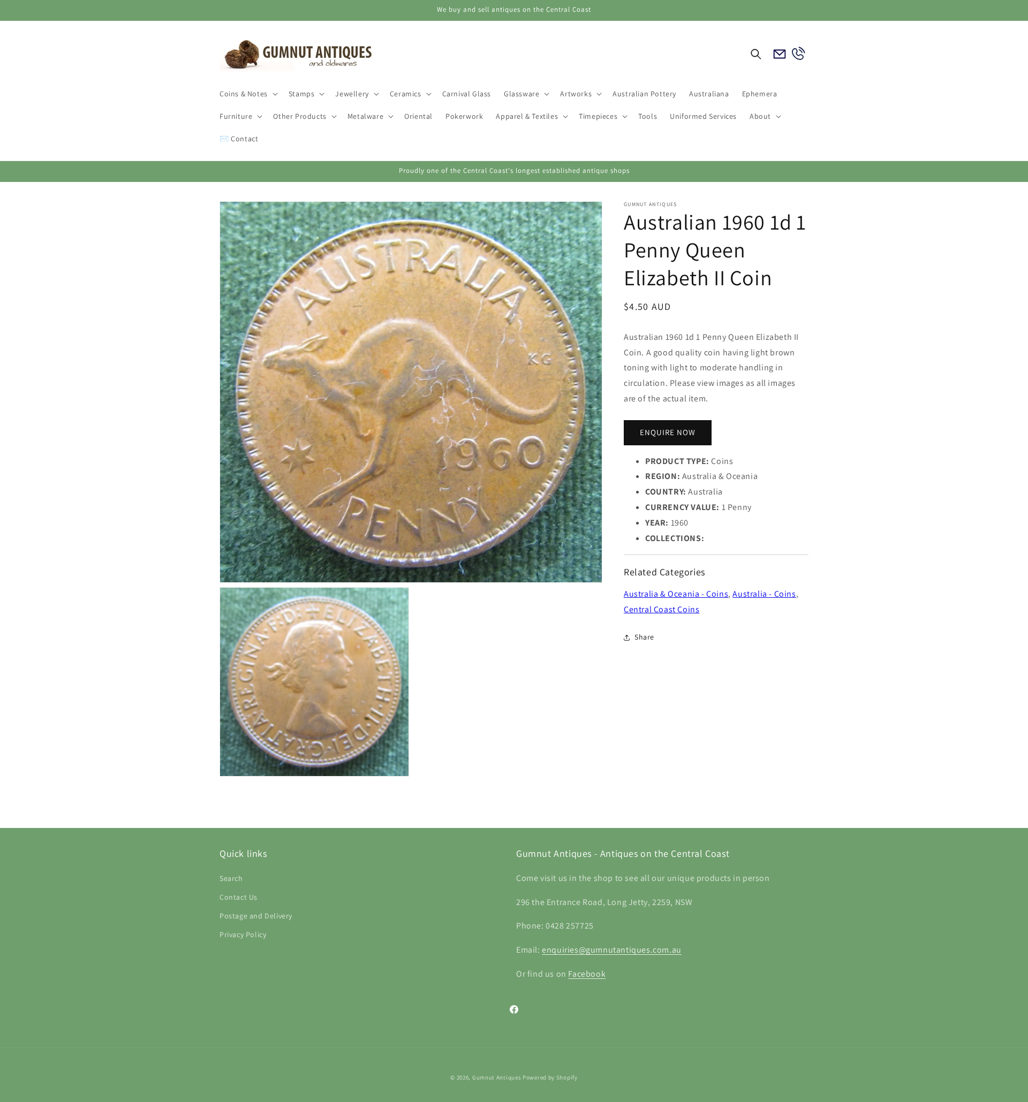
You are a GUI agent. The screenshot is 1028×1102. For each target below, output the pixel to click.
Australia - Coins (764, 593)
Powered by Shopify (550, 1077)
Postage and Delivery (256, 916)
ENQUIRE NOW (668, 433)
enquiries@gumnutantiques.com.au (612, 949)
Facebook (587, 973)
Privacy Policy (243, 934)
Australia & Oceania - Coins (676, 593)
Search (231, 878)
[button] (247, 93)
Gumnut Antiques (496, 1077)
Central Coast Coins (661, 609)
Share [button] (644, 637)
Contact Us (239, 897)
